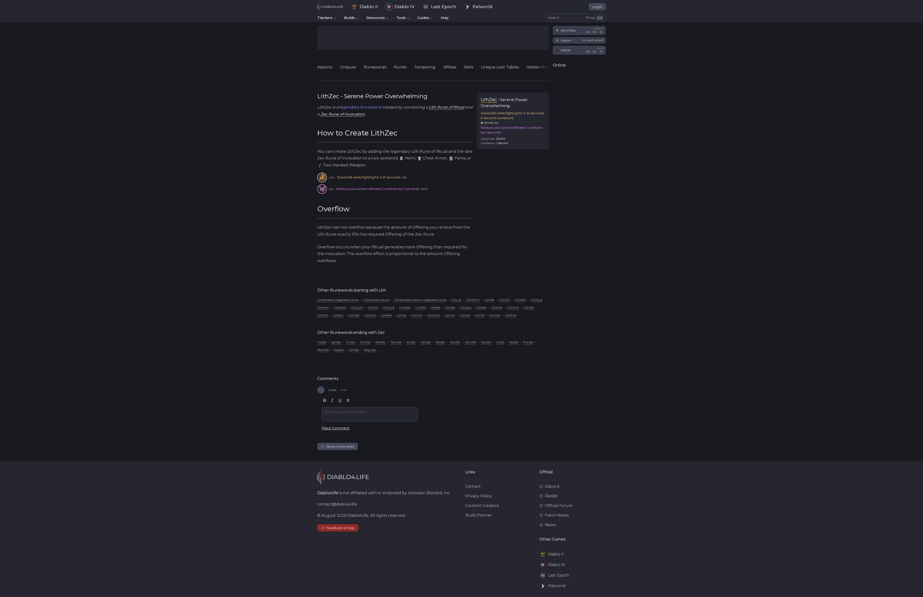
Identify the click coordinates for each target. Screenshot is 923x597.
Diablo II (369, 6)
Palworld (482, 6)
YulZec (321, 342)
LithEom (340, 307)
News (550, 525)
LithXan (520, 300)
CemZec (470, 342)
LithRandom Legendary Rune (338, 300)
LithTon (450, 315)
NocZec (455, 342)
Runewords (375, 67)
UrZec (500, 342)
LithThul (513, 307)
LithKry (338, 315)
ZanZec (425, 342)
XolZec (411, 342)
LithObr (354, 315)
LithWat (405, 307)
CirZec (350, 342)
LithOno (370, 315)
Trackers (324, 18)
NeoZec (380, 342)
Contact (473, 486)
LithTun (416, 315)
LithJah (529, 307)
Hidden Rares (539, 67)
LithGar (504, 300)
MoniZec (323, 350)
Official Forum (559, 505)
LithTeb (420, 307)
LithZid (465, 315)
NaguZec (370, 350)
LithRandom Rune (376, 300)
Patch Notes (557, 515)
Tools (401, 18)
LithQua (388, 307)
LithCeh (494, 315)
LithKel (435, 307)
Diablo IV (404, 6)
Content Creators (482, 505)
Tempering (425, 67)
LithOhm (473, 300)
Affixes (449, 67)
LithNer (481, 307)
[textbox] (370, 414)
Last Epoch (443, 6)
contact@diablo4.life (337, 504)
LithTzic (322, 315)
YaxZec (513, 342)
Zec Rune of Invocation (342, 114)
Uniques (348, 67)
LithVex (489, 300)
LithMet (386, 315)
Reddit (551, 496)
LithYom (323, 307)
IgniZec (336, 342)
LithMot (496, 307)
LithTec (401, 315)
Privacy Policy (478, 496)
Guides (423, 18)
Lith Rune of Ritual (446, 107)
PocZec (528, 342)
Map (445, 18)
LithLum (357, 307)
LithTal (479, 315)
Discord (552, 486)
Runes (400, 67)
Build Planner (478, 515)
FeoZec (440, 342)
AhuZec (365, 342)
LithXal (373, 307)
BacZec (486, 342)
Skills (468, 67)
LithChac (433, 315)
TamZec (396, 342)
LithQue (536, 300)
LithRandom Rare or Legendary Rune (420, 300)
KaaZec (339, 350)
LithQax (465, 307)
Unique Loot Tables (500, 67)
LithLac (456, 300)
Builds (349, 18)
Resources (375, 18)
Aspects (324, 67)
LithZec (450, 307)
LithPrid (510, 315)
